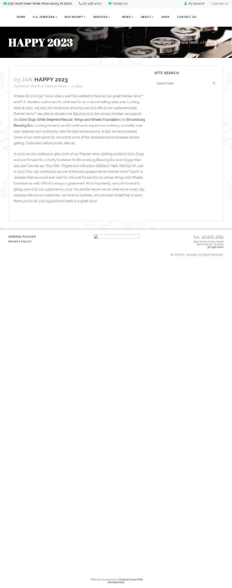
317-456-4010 (92, 3)
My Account (196, 3)
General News (186, 42)
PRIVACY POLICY (20, 241)
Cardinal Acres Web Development (125, 581)
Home (166, 42)
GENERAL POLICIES (22, 236)
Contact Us (119, 3)
